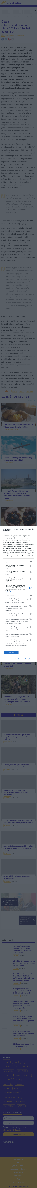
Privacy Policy (29, 658)
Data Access (18, 658)
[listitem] (18, 561)
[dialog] (18, 594)
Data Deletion (8, 658)
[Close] (33, 529)
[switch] (30, 566)
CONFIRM (11, 652)
